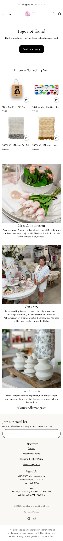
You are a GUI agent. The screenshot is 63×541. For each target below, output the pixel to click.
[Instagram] (34, 518)
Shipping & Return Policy (31, 459)
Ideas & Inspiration (31, 464)
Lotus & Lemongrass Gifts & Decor (34, 506)
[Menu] (3, 13)
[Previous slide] (3, 4)
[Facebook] (29, 518)
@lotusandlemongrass (31, 408)
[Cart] (59, 13)
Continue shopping (31, 49)
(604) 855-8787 (31, 483)
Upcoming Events (31, 453)
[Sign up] (56, 434)
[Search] (9, 13)
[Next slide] (60, 4)
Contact (31, 448)
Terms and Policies (31, 512)
